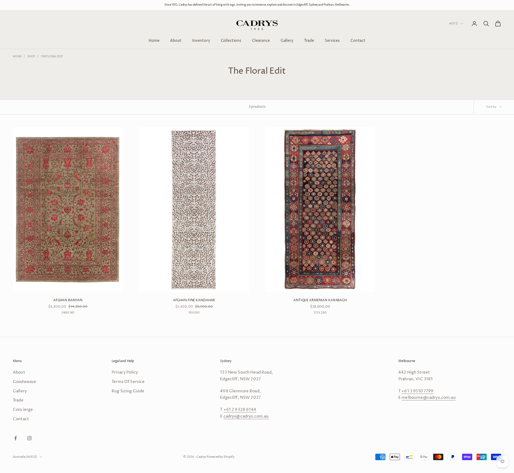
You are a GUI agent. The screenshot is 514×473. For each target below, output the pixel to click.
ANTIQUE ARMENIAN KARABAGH (320, 300)
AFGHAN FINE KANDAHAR (194, 300)
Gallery (287, 40)
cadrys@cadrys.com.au (246, 416)
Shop (31, 56)
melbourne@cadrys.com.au (428, 397)
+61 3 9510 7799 (417, 391)
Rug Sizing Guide (128, 391)
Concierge (23, 409)
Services (332, 40)
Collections (231, 40)
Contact (357, 40)
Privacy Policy (125, 372)
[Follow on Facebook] (15, 438)
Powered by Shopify (221, 457)
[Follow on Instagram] (29, 438)
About (175, 40)
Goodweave (24, 382)
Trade (309, 40)
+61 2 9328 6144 (240, 409)
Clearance (261, 40)
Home (154, 40)
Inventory (201, 40)
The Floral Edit (52, 56)
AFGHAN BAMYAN (67, 300)
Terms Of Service (128, 382)
